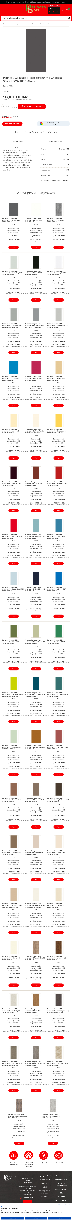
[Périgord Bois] (11, 1177)
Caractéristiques (55, 141)
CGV (61, 1193)
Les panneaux (44, 1183)
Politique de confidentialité (64, 1205)
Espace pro (54, 6)
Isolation (44, 1196)
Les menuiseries (44, 1179)
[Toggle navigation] (2, 9)
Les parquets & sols (44, 1176)
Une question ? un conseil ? (11, 116)
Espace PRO (61, 1196)
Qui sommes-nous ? (61, 1179)
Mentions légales (61, 1189)
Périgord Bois (36, 9)
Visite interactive (61, 1200)
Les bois (44, 1187)
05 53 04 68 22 (53, 12)
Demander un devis (12, 124)
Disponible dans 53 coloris (57, 123)
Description (18, 141)
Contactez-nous (61, 1176)
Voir (13, 247)
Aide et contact (52, 9)
